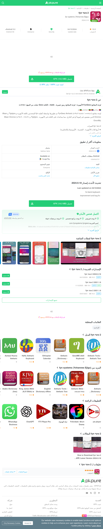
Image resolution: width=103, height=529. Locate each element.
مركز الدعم (8, 515)
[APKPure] (51, 2)
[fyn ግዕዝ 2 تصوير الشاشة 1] (39, 253)
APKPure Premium (94, 515)
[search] (3, 3)
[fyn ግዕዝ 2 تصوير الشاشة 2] (24, 253)
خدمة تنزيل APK (95, 512)
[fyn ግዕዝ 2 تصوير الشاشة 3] (9, 253)
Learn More (96, 525)
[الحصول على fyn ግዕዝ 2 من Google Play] (45, 159)
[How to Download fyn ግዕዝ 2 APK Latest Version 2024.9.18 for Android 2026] (87, 445)
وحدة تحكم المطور (50, 504)
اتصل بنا (9, 508)
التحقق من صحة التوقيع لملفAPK (89, 508)
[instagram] (94, 493)
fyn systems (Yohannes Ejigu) (77, 16)
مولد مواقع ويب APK (49, 508)
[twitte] (90, 493)
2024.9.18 (92, 151)
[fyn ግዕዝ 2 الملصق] (53, 253)
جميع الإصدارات (51, 300)
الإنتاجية (79, 8)
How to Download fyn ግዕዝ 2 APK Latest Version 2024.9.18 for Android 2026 (88, 457)
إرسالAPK (53, 512)
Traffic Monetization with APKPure (44, 515)
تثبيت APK (97, 504)
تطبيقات (86, 8)
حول (10, 504)
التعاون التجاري (7, 512)
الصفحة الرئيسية (96, 8)
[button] (51, 30)
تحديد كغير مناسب (44, 176)
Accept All (27, 523)
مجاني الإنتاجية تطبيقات (92, 167)
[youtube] (87, 493)
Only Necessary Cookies (12, 523)
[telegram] (98, 493)
